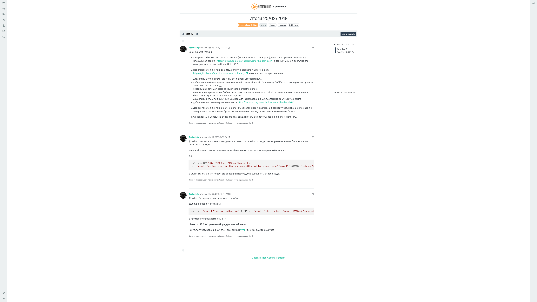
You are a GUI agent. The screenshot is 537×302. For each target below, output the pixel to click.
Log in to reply (348, 34)
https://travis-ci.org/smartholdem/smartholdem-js (264, 102)
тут (242, 229)
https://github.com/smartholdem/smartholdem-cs (243, 60)
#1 (313, 48)
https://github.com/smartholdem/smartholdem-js (219, 73)
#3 (313, 194)
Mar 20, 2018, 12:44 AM (218, 194)
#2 (313, 137)
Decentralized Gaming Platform (268, 257)
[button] (3, 293)
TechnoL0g (194, 48)
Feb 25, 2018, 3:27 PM (218, 48)
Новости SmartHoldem (247, 25)
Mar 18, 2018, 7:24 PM (217, 137)
